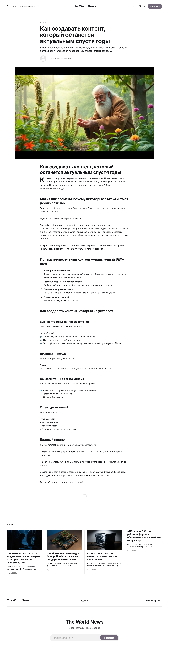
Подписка (84, 600)
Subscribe (155, 6)
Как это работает (28, 6)
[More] (40, 6)
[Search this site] (134, 6)
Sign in (142, 6)
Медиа (43, 22)
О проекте (11, 6)
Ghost (159, 600)
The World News (84, 6)
